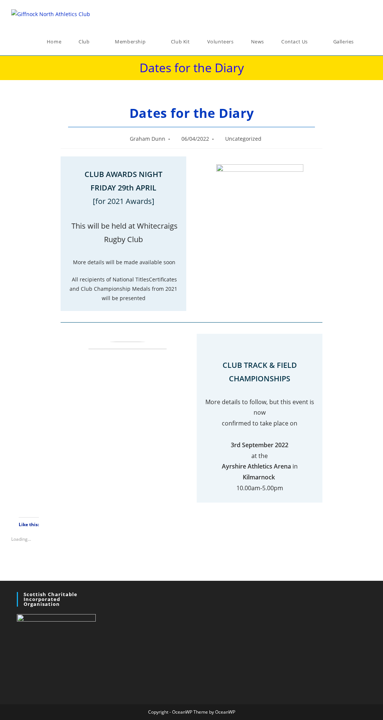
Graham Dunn (147, 138)
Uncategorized (243, 138)
